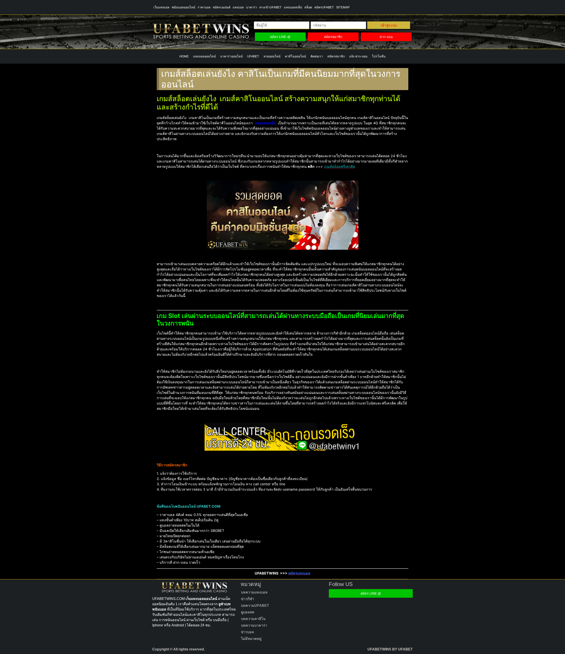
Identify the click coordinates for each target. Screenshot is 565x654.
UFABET (253, 56)
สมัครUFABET (324, 7)
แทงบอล (238, 7)
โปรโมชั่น (379, 56)
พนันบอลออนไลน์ (183, 7)
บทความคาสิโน (253, 619)
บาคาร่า (251, 7)
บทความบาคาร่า (254, 625)
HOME (184, 56)
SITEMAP (343, 7)
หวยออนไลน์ (272, 56)
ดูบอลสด (247, 612)
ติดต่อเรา (317, 56)
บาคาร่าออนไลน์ (231, 56)
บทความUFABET (255, 605)
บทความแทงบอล (254, 592)
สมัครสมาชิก (336, 56)
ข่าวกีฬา (247, 599)
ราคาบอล (204, 7)
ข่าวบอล (247, 632)
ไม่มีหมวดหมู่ (251, 639)
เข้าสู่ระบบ (389, 25)
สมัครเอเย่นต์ (221, 7)
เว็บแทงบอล (161, 7)
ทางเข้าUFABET (270, 7)
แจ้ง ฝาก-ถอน (358, 56)
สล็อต (308, 7)
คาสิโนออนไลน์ (295, 56)
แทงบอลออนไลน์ (204, 56)
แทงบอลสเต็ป (293, 7)
